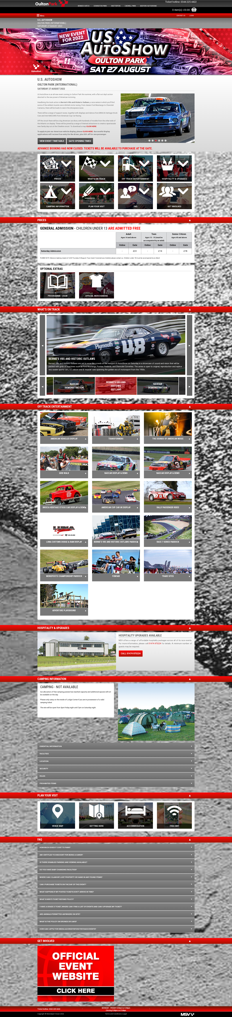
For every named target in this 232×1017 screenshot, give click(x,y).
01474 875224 (155, 643)
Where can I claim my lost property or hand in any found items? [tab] (71, 877)
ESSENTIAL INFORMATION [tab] (51, 746)
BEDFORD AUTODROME (148, 6)
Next (189, 345)
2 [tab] (153, 141)
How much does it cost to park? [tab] (55, 847)
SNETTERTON (115, 6)
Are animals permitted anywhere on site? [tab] (60, 914)
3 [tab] (156, 141)
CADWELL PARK (130, 6)
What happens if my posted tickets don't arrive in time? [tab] (67, 892)
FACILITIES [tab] (44, 754)
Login (191, 16)
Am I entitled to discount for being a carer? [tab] (61, 855)
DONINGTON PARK (100, 6)
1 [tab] (149, 141)
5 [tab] (162, 141)
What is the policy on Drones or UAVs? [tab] (58, 922)
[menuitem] (181, 15)
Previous (42, 345)
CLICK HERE (88, 131)
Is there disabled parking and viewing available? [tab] (63, 862)
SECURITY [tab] (44, 769)
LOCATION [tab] (44, 761)
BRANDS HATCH (83, 6)
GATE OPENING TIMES (80, 141)
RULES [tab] (42, 776)
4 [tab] (159, 141)
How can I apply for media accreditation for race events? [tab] (68, 929)
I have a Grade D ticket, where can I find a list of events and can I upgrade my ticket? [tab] (81, 907)
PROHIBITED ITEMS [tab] (48, 783)
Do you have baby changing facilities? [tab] (58, 870)
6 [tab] (165, 141)
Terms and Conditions (113, 1014)
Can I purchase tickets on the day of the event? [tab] (63, 884)
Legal (125, 1014)
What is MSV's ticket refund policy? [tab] (57, 899)
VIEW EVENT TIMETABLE (52, 141)
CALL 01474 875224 (131, 653)
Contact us (181, 16)
